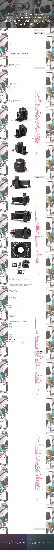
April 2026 (37, 73)
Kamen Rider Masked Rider (39, 236)
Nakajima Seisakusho (38, 269)
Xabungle (36, 337)
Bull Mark (37, 365)
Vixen (36, 331)
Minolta (36, 263)
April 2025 (37, 84)
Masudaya (37, 259)
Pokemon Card (37, 468)
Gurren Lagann (37, 226)
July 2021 (36, 129)
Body (13, 341)
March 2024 (37, 97)
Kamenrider (21, 342)
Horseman (18, 341)
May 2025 (36, 83)
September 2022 (38, 115)
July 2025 (37, 81)
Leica (36, 248)
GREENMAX (37, 223)
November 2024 (38, 89)
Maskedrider (30, 342)
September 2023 (38, 103)
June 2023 (37, 106)
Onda (36, 457)
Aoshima (36, 355)
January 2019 (37, 159)
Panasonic (37, 459)
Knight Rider (37, 239)
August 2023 (37, 104)
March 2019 (37, 157)
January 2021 (37, 135)
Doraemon (37, 207)
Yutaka (36, 344)
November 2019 (37, 149)
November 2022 (38, 113)
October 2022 (37, 114)
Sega (36, 302)
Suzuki (36, 308)
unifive (36, 330)
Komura (36, 240)
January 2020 (37, 147)
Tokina (36, 318)
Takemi (36, 314)
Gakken (36, 219)
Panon (36, 461)
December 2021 (37, 124)
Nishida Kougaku (38, 274)
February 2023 (37, 110)
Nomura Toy (37, 276)
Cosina (36, 203)
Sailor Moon (37, 299)
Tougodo (36, 323)
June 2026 (37, 71)
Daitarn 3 (36, 205)
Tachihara (37, 309)
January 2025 (37, 87)
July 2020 (37, 141)
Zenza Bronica (37, 345)
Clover (36, 198)
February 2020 (37, 146)
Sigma (36, 304)
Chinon (36, 197)
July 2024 (37, 93)
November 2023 (38, 101)
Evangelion (37, 212)
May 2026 (36, 72)
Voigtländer (37, 332)
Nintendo (36, 273)
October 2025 (37, 78)
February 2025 (37, 86)
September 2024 (38, 91)
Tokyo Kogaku (37, 320)
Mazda (36, 260)
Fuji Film (36, 215)
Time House (37, 317)
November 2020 (38, 137)
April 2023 (37, 108)
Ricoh (36, 472)
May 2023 (36, 107)
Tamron (36, 315)
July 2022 (37, 117)
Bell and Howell (38, 362)
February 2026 (37, 74)
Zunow (36, 348)
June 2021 (37, 130)
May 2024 (36, 95)
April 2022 (37, 120)
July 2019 (36, 153)
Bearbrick (36, 361)
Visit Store (10, 337)
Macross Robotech (38, 254)
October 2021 (37, 126)
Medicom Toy (37, 262)
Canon (36, 191)
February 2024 (37, 98)
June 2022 (37, 118)
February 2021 (37, 134)
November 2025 (38, 77)
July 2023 (37, 105)
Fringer (36, 214)
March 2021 (37, 133)
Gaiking (36, 218)
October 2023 (37, 102)
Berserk (36, 363)
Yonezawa (37, 343)
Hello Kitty (37, 230)
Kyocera (36, 246)
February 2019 (37, 158)
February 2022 (37, 122)
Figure (36, 213)
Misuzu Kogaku (37, 266)
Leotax (36, 251)
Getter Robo (37, 221)
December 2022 (38, 112)
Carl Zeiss (37, 195)
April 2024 (37, 96)
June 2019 (37, 154)
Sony (36, 305)
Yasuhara (36, 342)
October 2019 (37, 150)
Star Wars (37, 307)
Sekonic (36, 303)
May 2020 (36, 143)
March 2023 (37, 109)
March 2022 (37, 121)
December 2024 (38, 88)
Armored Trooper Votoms (39, 356)
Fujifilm (36, 216)
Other (36, 458)
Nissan (36, 275)
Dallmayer (37, 206)
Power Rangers (37, 471)
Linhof (36, 252)
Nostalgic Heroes (38, 277)
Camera (15, 341)
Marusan (36, 258)
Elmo (36, 211)
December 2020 (38, 136)
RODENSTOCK (37, 297)
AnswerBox (34, 550)
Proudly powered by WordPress (23, 550)
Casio (36, 196)
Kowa (36, 244)
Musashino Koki (38, 268)
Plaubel (36, 466)
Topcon (36, 322)
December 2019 (37, 148)
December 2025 (38, 76)
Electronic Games (38, 210)
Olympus (36, 278)
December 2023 (38, 100)
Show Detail (11, 336)
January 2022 (37, 123)
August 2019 (37, 152)
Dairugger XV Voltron (38, 204)
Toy (35, 324)
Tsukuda (36, 328)
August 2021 (37, 128)
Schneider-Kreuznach (39, 301)
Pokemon (36, 467)
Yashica (36, 339)
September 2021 (38, 127)
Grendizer (37, 224)
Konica (36, 242)
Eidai (36, 209)
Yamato (36, 338)
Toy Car (36, 325)
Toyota (36, 326)
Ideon (36, 234)
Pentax (36, 462)
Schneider (37, 300)
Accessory (37, 353)
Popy (36, 469)
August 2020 (37, 140)
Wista (36, 335)
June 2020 (37, 142)
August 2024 (37, 92)
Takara (36, 311)
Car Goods (37, 194)
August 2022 (37, 116)
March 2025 (37, 85)
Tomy (36, 321)
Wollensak (37, 336)
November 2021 (37, 125)
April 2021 (37, 132)
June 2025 (37, 82)
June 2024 (37, 94)
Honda (36, 231)
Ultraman (37, 329)
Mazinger (36, 261)
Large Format (26, 342)
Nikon (36, 270)
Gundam (36, 225)
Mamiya (36, 255)
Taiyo (36, 310)
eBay (15, 342)
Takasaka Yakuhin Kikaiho (39, 312)
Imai (36, 235)
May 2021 (36, 131)
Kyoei (36, 247)
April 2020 (37, 144)
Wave (36, 334)
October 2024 (37, 90)
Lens (36, 250)
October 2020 (37, 138)
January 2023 (37, 111)
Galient (36, 220)
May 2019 (36, 155)
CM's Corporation (38, 199)
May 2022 (36, 119)
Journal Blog (30, 550)
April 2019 (37, 156)
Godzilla (36, 222)
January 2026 (37, 75)
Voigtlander (37, 333)
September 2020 (38, 139)
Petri (36, 465)
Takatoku (36, 313)
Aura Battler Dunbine (38, 358)
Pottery (36, 470)
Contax (36, 200)
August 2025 (37, 80)
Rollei (36, 298)
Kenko (36, 237)
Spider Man (37, 306)
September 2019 (38, 151)
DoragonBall (37, 208)
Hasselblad (37, 227)
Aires (36, 354)
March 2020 (37, 145)
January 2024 (37, 99)
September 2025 (38, 79)
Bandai (36, 359)
